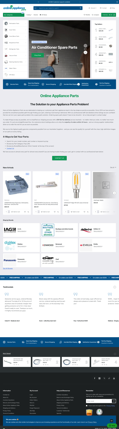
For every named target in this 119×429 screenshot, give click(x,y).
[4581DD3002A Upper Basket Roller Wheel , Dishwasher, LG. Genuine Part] (110, 62)
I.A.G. (19, 229)
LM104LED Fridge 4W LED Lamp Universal (76, 202)
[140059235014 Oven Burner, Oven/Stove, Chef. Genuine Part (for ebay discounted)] (46, 185)
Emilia (96, 244)
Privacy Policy (92, 422)
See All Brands (8, 268)
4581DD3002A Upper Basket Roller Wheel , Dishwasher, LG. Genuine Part (103, 61)
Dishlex (20, 244)
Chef (35, 200)
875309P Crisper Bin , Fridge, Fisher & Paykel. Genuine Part (103, 69)
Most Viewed (7, 353)
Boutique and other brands (64, 229)
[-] (9, 212)
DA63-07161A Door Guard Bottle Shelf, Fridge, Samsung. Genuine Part (103, 29)
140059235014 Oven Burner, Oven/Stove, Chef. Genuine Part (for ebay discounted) (46, 203)
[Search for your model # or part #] (80, 8)
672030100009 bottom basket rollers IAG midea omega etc (103, 45)
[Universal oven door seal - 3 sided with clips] (67, 362)
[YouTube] (114, 378)
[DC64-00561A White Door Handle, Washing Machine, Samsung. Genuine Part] (110, 38)
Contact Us (10, 148)
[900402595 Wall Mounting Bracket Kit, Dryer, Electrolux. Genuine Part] (8, 362)
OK (112, 421)
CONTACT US (59, 158)
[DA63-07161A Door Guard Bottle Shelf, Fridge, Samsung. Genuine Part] (110, 30)
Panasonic (21, 259)
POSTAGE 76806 (98, 200)
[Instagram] (99, 378)
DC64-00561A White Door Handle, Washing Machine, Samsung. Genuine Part (103, 37)
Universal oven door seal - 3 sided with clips (76, 359)
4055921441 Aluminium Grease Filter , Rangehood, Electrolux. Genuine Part (103, 53)
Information (7, 391)
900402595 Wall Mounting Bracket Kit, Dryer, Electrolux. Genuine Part (18, 359)
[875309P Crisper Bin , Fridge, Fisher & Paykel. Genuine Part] (110, 70)
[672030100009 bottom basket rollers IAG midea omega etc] (110, 46)
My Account (34, 391)
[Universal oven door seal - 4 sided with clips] (37, 362)
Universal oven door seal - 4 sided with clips (47, 359)
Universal (66, 200)
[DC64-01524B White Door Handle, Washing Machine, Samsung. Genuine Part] (96, 362)
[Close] (117, 2)
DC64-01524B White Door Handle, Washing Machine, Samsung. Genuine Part (106, 359)
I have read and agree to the (101, 405)
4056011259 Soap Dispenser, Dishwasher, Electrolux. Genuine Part (16, 203)
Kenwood (59, 244)
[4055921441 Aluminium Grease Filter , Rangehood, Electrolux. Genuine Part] (110, 54)
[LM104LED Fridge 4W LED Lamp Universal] (76, 185)
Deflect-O (97, 229)
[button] (80, 2)
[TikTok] (109, 378)
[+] (9, 211)
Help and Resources (63, 391)
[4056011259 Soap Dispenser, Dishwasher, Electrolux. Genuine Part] (17, 185)
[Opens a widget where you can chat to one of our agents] (112, 425)
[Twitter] (104, 378)
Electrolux (6, 200)
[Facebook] (95, 378)
